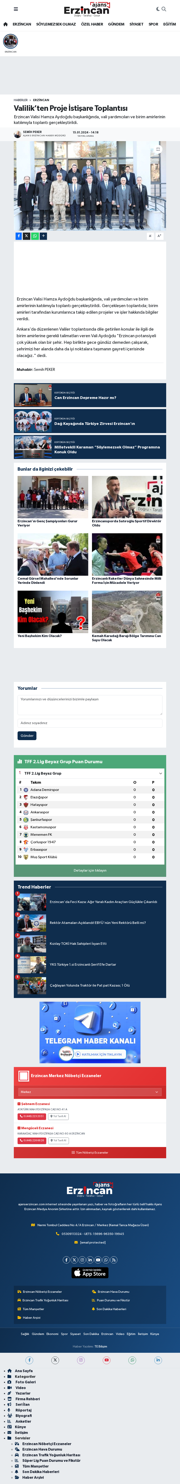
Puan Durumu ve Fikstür (113, 1300)
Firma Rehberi (27, 1399)
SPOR (153, 24)
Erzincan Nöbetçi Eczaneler (42, 1291)
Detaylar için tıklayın (90, 870)
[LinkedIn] (90, 1260)
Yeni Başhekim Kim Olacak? (40, 636)
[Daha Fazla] (43, 236)
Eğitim (131, 1334)
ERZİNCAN (22, 24)
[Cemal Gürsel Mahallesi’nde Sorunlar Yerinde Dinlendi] (53, 554)
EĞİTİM (169, 24)
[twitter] (55, 1360)
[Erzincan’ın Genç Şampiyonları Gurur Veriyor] (53, 497)
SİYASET (136, 24)
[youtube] (106, 1360)
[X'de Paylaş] (26, 236)
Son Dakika (91, 1334)
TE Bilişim (100, 1346)
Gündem (38, 1334)
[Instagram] (82, 1260)
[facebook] (29, 1360)
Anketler (23, 1421)
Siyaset (75, 1334)
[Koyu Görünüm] (158, 9)
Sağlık (25, 1334)
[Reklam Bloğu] (90, 1032)
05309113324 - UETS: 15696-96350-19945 (93, 1234)
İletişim (143, 1334)
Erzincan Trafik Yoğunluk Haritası (45, 1300)
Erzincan (107, 1334)
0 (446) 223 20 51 (33, 1116)
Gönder (27, 736)
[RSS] (113, 1260)
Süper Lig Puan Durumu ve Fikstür (51, 1460)
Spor (64, 1334)
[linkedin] (158, 1360)
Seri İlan (22, 1404)
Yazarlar (23, 1393)
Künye (154, 1334)
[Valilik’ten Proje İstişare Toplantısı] (90, 186)
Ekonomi (52, 1334)
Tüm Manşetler (33, 1309)
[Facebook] (66, 1260)
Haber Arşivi (31, 1317)
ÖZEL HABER (92, 24)
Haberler (21, 100)
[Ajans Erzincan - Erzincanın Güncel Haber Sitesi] (87, 9)
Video (120, 1334)
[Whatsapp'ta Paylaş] (35, 236)
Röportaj (23, 1410)
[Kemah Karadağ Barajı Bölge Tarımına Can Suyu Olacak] (127, 612)
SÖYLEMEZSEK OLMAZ (56, 24)
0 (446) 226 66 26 (33, 1140)
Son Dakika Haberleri (111, 1309)
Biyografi (23, 1416)
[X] (74, 1260)
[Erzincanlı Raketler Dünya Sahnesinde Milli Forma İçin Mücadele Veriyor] (127, 554)
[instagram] (81, 1360)
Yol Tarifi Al (59, 1116)
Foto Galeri (25, 1382)
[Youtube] (98, 1260)
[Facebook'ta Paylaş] (19, 236)
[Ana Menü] (16, 9)
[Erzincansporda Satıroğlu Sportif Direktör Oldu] (127, 497)
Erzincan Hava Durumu (113, 1291)
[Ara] (164, 9)
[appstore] (90, 1272)
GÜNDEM (116, 24)
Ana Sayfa (24, 1371)
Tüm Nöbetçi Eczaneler (92, 1152)
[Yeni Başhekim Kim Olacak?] (53, 612)
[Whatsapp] (106, 1260)
